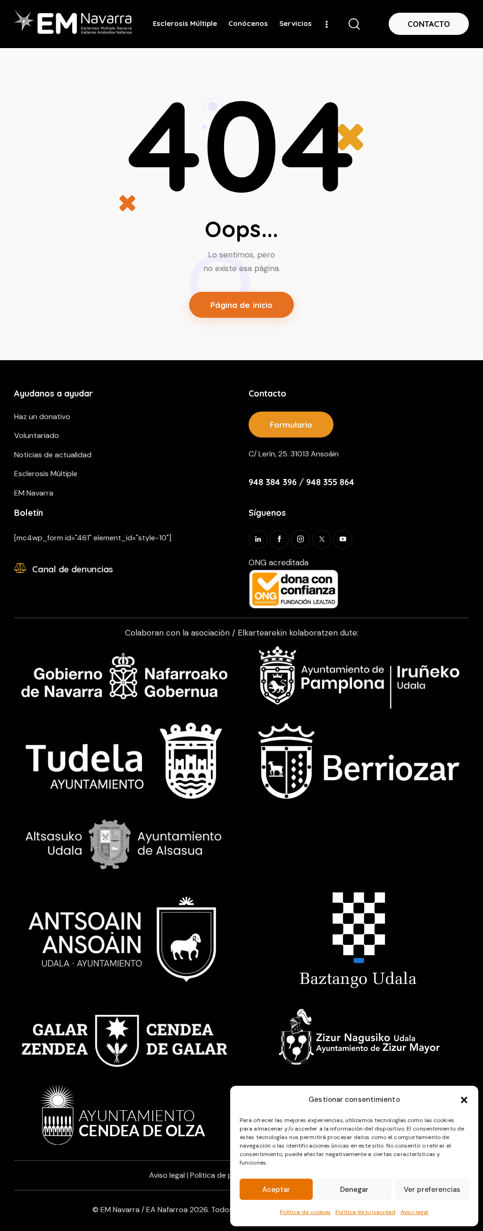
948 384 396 (273, 482)
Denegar (354, 1189)
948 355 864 (330, 482)
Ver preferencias (432, 1189)
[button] (464, 1100)
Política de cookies (305, 1212)
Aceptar (276, 1189)
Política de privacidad (365, 1212)
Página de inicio (241, 305)
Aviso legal (414, 1212)
